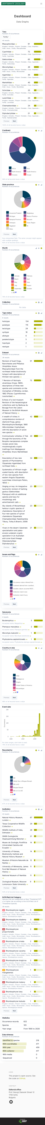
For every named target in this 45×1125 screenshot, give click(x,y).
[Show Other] (9, 228)
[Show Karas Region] (29, 222)
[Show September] (16, 288)
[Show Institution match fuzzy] (19, 594)
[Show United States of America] (22, 684)
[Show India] (16, 675)
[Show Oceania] (13, 174)
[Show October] (28, 288)
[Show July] (14, 284)
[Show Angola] (17, 681)
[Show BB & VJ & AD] (16, 790)
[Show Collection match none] (18, 591)
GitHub (22, 1078)
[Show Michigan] (10, 215)
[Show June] (27, 281)
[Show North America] (15, 171)
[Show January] (15, 275)
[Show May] (14, 281)
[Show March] (14, 278)
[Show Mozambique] (18, 687)
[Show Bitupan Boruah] (16, 787)
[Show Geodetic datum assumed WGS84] (22, 588)
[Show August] (27, 284)
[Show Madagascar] (18, 678)
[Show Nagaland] (10, 225)
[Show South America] (30, 171)
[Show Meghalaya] (29, 212)
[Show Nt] (26, 225)
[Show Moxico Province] (30, 215)
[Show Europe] (27, 174)
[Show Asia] (27, 167)
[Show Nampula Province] (13, 218)
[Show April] (27, 278)
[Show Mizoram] (28, 218)
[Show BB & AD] (14, 783)
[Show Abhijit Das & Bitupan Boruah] (21, 780)
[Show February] (28, 275)
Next (14, 121)
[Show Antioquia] (10, 222)
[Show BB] (12, 777)
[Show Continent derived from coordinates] (22, 585)
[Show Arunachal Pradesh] (13, 212)
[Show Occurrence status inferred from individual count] (22, 581)
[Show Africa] (12, 167)
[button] (41, 3)
